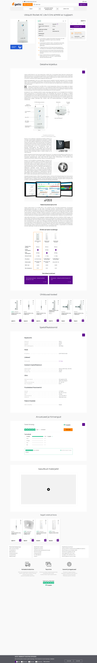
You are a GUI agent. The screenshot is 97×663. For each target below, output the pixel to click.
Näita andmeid (46, 661)
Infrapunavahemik (37, 549)
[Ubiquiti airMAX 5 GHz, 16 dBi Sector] (66, 304)
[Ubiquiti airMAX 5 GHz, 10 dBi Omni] (28, 304)
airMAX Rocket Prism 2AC (47, 241)
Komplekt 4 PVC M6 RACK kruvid (68, 551)
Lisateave (52, 658)
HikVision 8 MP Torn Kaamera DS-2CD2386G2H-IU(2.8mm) (73, 545)
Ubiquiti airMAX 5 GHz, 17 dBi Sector (79, 310)
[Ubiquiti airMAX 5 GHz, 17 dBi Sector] (79, 304)
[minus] (71, 23)
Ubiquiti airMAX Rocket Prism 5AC (41, 528)
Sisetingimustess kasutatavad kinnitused (42, 546)
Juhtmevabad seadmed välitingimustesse (48, 9)
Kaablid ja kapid (12, 552)
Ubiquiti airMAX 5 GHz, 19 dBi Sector (16, 310)
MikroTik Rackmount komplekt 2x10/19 (69, 546)
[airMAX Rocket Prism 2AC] (47, 236)
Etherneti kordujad (37, 548)
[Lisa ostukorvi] (20, 319)
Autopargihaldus (12, 551)
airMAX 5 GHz (66, 8)
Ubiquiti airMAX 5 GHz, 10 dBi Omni (28, 310)
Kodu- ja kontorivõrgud (13, 545)
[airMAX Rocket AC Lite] (37, 236)
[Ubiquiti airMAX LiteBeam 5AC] (28, 522)
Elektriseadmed (12, 548)
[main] (17, 4)
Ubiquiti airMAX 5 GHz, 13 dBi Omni (41, 310)
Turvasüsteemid (12, 546)
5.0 (40, 21)
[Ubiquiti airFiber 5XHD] (53, 522)
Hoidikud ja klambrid (13, 549)
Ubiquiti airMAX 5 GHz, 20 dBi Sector (53, 310)
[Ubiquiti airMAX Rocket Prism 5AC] (41, 522)
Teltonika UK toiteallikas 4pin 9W (68, 548)
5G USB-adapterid (37, 551)
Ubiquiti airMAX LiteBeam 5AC (26, 528)
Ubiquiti (30, 8)
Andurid (35, 552)
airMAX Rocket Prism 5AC (55, 241)
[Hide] (83, 72)
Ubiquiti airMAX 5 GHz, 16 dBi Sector (66, 310)
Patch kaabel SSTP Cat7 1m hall (68, 549)
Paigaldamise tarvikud (38, 545)
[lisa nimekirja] (65, 21)
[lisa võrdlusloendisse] (63, 21)
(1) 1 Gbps (61, 359)
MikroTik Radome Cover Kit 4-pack (69, 552)
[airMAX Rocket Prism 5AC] (55, 236)
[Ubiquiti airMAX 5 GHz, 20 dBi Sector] (53, 304)
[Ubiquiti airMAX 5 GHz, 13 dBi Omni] (41, 304)
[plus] (84, 23)
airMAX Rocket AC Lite (38, 241)
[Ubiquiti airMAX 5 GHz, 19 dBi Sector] (16, 304)
